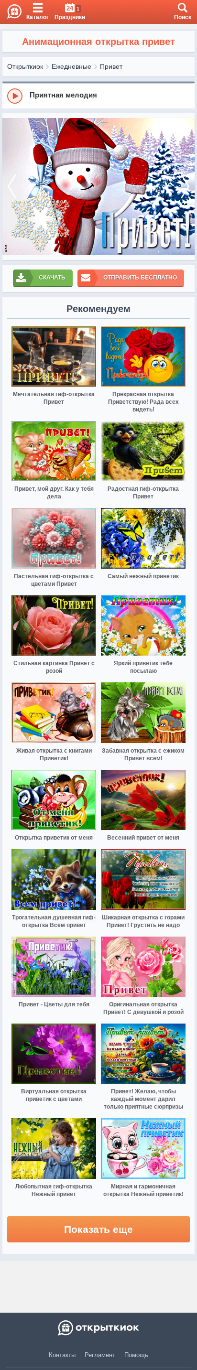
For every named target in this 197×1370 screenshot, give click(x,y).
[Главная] (11, 11)
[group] (98, 95)
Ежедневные (71, 66)
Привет (111, 66)
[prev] (12, 186)
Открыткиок (25, 66)
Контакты (62, 1355)
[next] (185, 186)
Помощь (136, 1355)
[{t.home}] (98, 1328)
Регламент (100, 1355)
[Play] (14, 96)
